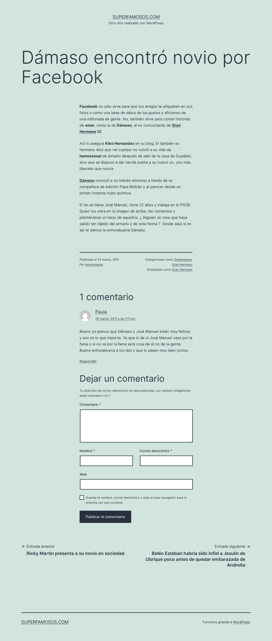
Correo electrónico (156, 451)
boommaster (94, 264)
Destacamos (183, 259)
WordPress (241, 622)
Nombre (87, 451)
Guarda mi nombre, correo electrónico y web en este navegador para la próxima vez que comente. (136, 500)
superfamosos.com (136, 17)
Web (83, 474)
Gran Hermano (182, 264)
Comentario (90, 404)
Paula (101, 311)
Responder (88, 361)
